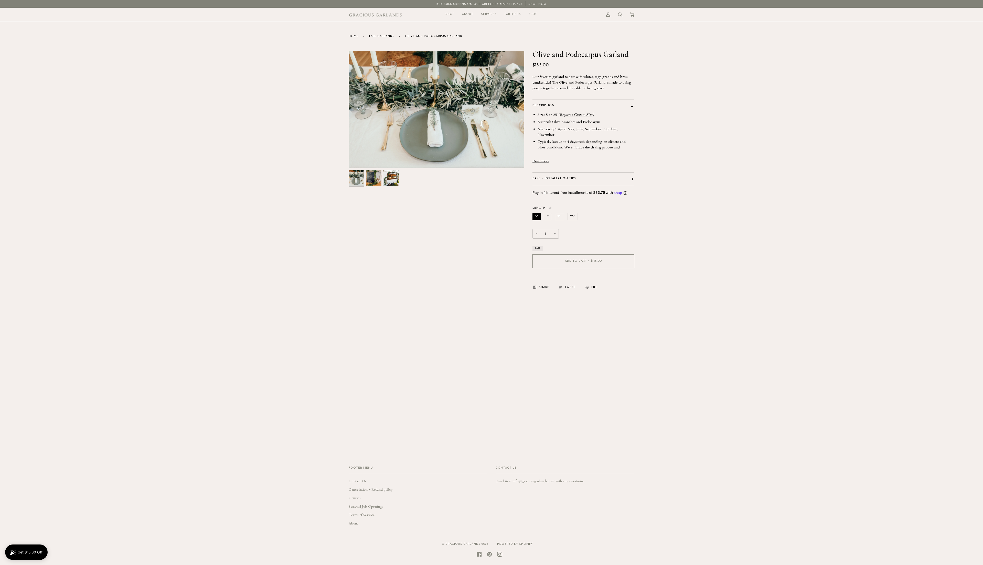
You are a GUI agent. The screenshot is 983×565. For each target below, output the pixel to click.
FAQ (537, 248)
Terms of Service (362, 514)
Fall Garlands (381, 36)
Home (354, 36)
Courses (354, 498)
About (353, 523)
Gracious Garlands (462, 544)
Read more (540, 161)
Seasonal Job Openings (366, 506)
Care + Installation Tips (554, 178)
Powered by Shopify (515, 544)
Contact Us (357, 481)
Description (543, 105)
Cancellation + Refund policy (371, 489)
